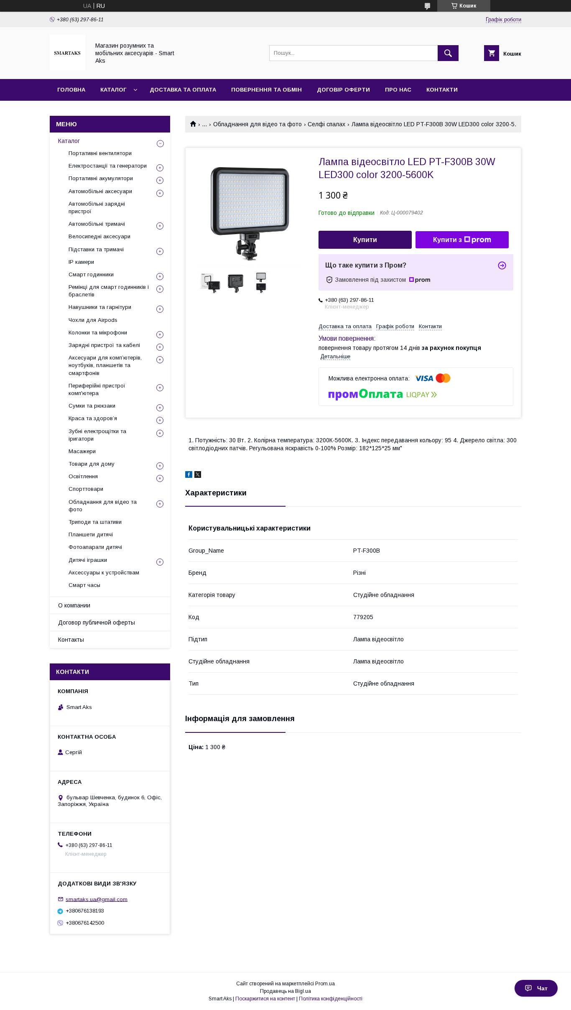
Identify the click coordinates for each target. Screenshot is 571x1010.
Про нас (398, 90)
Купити (365, 239)
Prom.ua (325, 984)
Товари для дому (92, 464)
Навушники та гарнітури (100, 307)
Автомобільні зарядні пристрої (97, 207)
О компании (74, 605)
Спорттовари (86, 489)
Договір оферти (343, 90)
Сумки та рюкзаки (92, 406)
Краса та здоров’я (93, 418)
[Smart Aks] (67, 68)
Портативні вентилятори (100, 153)
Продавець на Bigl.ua (285, 991)
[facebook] (188, 475)
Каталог (113, 90)
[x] (197, 475)
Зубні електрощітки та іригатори (97, 435)
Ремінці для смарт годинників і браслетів (109, 291)
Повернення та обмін (266, 90)
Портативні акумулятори (101, 178)
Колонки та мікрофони (98, 332)
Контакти (442, 90)
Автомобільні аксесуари (100, 191)
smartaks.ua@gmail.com (96, 899)
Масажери (82, 451)
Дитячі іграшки (88, 560)
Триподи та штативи (95, 522)
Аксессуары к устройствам (104, 572)
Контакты (71, 639)
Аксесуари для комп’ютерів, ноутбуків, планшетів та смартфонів (105, 365)
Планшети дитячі (91, 534)
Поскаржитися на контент (265, 999)
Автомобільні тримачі (97, 224)
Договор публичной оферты (96, 622)
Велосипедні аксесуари (99, 236)
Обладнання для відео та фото (257, 124)
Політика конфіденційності (330, 999)
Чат (542, 988)
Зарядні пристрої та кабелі (104, 345)
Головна (71, 90)
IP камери (81, 262)
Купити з (447, 239)
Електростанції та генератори (108, 166)
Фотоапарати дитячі (95, 547)
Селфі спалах (326, 124)
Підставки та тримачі (96, 249)
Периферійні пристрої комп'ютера (97, 389)
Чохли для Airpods (93, 320)
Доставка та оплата (183, 90)
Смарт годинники (91, 274)
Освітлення (83, 476)
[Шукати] (448, 53)
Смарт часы (84, 585)
